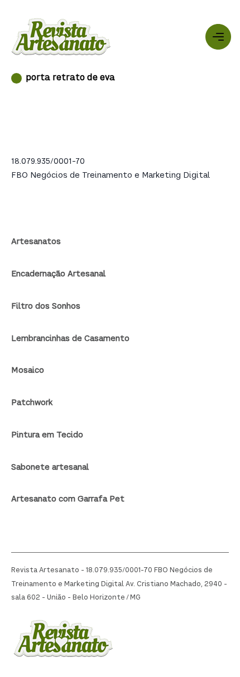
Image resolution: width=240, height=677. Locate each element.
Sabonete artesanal (50, 467)
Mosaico (27, 370)
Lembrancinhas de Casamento (70, 339)
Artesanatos (36, 242)
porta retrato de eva (70, 78)
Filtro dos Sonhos (45, 306)
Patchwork (31, 403)
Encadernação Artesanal (58, 274)
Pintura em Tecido (47, 435)
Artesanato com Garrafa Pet (67, 499)
